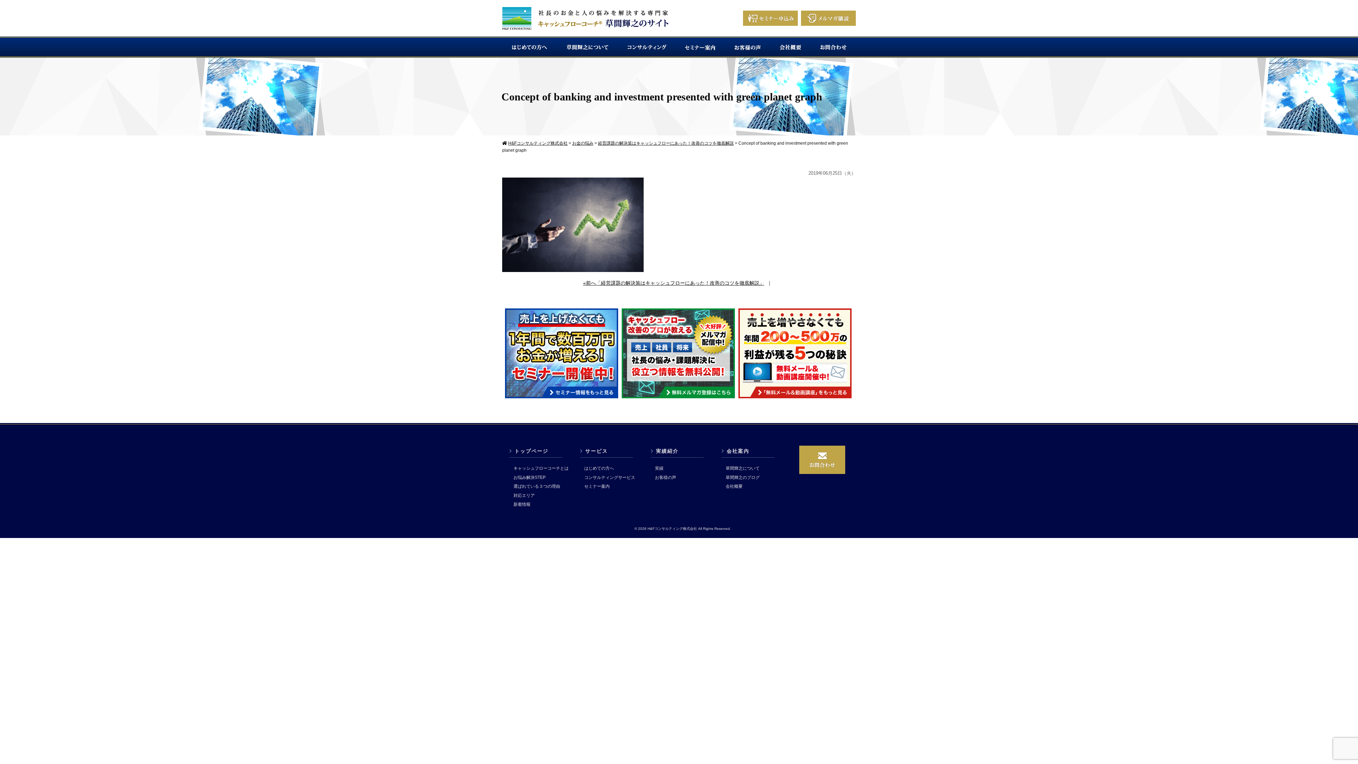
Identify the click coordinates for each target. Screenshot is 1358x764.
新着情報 (521, 504)
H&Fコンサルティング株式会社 (672, 529)
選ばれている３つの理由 (536, 486)
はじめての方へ (599, 468)
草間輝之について (743, 468)
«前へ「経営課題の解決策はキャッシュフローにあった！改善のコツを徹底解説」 (673, 283)
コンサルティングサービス (609, 477)
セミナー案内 (597, 486)
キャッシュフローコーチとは (541, 468)
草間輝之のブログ (743, 477)
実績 (659, 468)
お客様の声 (665, 477)
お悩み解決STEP (529, 477)
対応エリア (524, 495)
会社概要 (734, 486)
